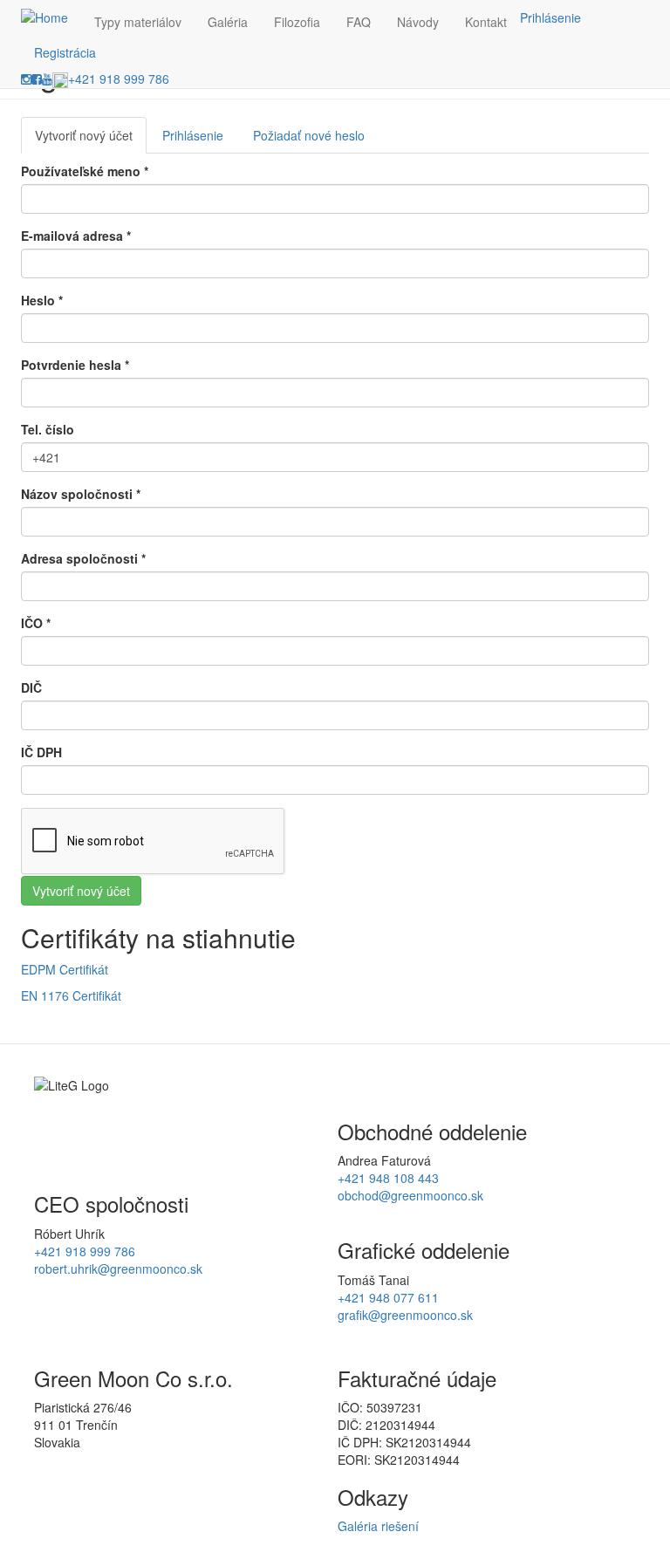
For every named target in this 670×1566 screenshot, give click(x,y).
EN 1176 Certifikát (71, 995)
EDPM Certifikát (64, 969)
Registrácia (65, 52)
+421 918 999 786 (118, 78)
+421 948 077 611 (388, 1297)
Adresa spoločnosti (83, 558)
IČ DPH (41, 752)
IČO (36, 623)
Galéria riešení (378, 1526)
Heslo (42, 300)
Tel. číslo (47, 429)
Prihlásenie (550, 17)
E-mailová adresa (76, 235)
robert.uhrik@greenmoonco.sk (118, 1268)
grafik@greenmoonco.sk (405, 1314)
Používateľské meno (84, 171)
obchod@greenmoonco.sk (410, 1195)
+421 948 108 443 (388, 1177)
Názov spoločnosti (80, 494)
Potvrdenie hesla (75, 364)
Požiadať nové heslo (309, 135)
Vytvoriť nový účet (91, 140)
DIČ (31, 687)
